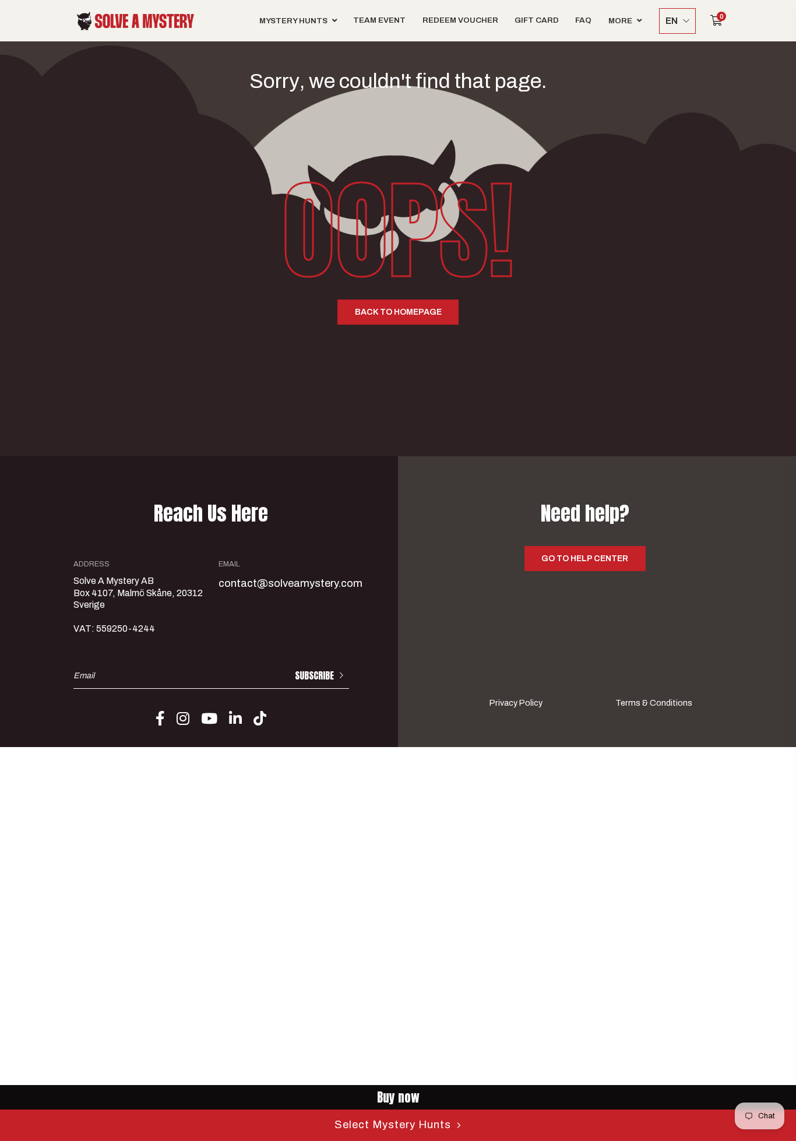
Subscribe (314, 675)
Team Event (379, 20)
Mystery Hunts (293, 20)
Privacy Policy (516, 703)
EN (671, 21)
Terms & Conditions (653, 703)
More (620, 20)
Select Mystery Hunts (392, 1125)
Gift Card (537, 20)
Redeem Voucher (460, 20)
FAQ (583, 20)
